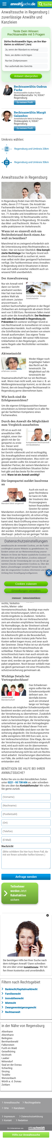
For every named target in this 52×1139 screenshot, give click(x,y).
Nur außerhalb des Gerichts (18, 66)
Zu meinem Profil (25, 102)
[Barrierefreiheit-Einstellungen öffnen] (49, 573)
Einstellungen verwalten (26, 590)
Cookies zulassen (26, 583)
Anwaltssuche (12, 1102)
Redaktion (23, 1120)
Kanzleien (19, 1108)
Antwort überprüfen (26, 76)
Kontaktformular (31, 967)
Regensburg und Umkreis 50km (31, 162)
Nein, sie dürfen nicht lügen (18, 55)
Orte (6, 1108)
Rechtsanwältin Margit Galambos (30, 114)
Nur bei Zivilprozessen (16, 61)
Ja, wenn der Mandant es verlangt (21, 49)
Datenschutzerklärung (32, 1116)
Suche (47, 4)
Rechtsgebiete (33, 1102)
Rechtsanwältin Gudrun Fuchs (30, 88)
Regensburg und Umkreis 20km (31, 148)
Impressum (9, 1116)
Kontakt (8, 1120)
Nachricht (7, 846)
